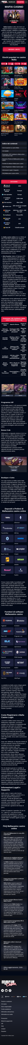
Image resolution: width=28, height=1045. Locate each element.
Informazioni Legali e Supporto (10, 170)
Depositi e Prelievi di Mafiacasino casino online (13, 159)
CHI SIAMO (5, 151)
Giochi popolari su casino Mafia (10, 147)
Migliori (3, 63)
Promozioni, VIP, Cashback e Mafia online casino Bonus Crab (13, 155)
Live (10, 63)
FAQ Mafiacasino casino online (10, 173)
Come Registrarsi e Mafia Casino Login (12, 166)
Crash (16, 63)
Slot (23, 63)
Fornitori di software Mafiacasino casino (12, 163)
